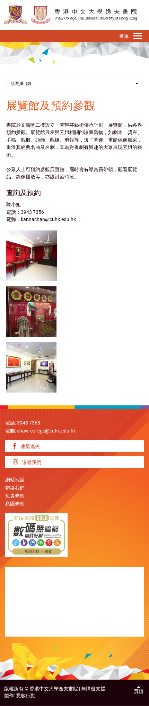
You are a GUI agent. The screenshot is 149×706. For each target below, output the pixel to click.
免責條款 (15, 496)
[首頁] (41, 15)
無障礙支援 (93, 689)
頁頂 (138, 692)
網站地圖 (15, 480)
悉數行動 (25, 696)
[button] (74, 83)
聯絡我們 (15, 488)
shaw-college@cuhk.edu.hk (46, 431)
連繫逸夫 (29, 446)
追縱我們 (31, 462)
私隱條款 (15, 504)
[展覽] (31, 256)
